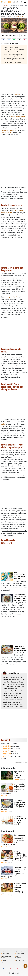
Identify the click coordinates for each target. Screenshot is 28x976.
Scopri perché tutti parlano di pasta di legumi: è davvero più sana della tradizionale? (14, 788)
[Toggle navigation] (25, 2)
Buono (13, 751)
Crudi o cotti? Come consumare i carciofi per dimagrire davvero (14, 55)
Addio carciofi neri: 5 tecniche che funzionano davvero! (19, 576)
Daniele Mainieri (19, 16)
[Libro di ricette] (13, 2)
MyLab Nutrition (13, 297)
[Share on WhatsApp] (14, 39)
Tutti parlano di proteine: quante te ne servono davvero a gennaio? (20, 820)
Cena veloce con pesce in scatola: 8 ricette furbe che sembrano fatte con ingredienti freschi (13, 839)
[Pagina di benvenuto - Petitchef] (2, 5)
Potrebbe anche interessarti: (12, 62)
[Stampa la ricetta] (25, 35)
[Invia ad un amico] (21, 35)
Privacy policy (20, 953)
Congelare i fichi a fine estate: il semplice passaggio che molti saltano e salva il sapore (13, 872)
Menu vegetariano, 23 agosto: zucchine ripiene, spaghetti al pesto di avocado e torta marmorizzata (14, 855)
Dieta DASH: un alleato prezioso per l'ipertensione (20, 648)
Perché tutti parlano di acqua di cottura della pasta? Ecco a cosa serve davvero (13, 805)
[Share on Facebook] (3, 39)
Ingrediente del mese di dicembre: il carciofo (19, 774)
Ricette (4, 951)
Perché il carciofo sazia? (11, 47)
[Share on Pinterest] (25, 39)
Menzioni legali (20, 960)
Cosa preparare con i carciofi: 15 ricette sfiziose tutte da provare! (20, 597)
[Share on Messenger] (9, 39)
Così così (14, 754)
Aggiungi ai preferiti (11, 36)
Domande (4, 960)
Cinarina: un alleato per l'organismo (14, 49)
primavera (17, 94)
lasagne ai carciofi (7, 130)
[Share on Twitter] (19, 39)
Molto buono (15, 749)
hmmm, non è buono (11, 757)
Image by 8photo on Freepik (21, 762)
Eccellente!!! (15, 746)
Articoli (4, 963)
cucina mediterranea (18, 117)
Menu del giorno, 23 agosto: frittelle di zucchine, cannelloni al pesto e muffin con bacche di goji (13, 888)
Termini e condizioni (18, 957)
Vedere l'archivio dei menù (6, 957)
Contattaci (19, 951)
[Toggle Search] (21, 2)
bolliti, (3, 424)
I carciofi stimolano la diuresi (12, 52)
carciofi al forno (6, 132)
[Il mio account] (17, 2)
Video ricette (5, 953)
